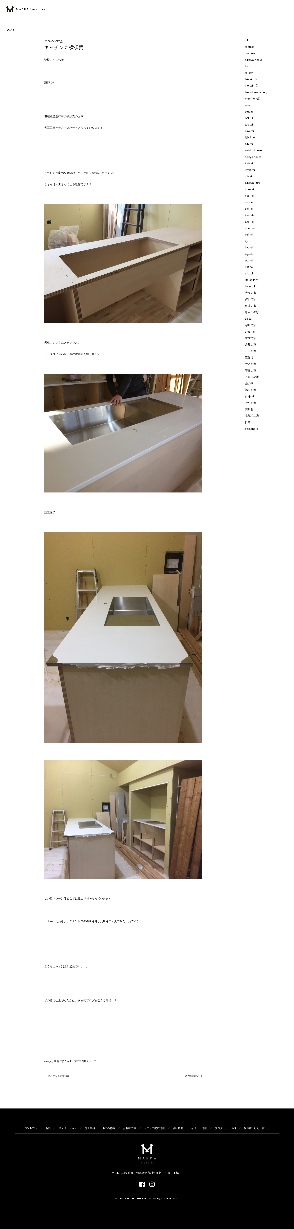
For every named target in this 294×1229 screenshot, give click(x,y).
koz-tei (249, 266)
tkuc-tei (249, 111)
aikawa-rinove (254, 59)
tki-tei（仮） (252, 79)
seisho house (253, 150)
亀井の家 (250, 305)
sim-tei (249, 202)
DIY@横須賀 (192, 1076)
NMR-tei (250, 137)
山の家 (249, 383)
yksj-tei (249, 396)
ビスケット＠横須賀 (58, 1076)
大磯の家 (250, 364)
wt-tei (248, 176)
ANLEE (249, 118)
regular (249, 46)
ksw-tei (249, 131)
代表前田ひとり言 (254, 1128)
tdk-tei (249, 124)
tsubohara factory (256, 92)
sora (248, 105)
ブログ (219, 1128)
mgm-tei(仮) (252, 98)
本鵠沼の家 (252, 415)
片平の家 (250, 403)
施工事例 (90, 1128)
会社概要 (178, 1128)
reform (249, 72)
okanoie (250, 53)
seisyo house (253, 156)
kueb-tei (250, 215)
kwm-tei (250, 286)
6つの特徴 (109, 1128)
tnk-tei (249, 273)
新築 (48, 1128)
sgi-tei (249, 234)
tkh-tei (249, 144)
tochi (248, 66)
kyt (247, 241)
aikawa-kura (252, 182)
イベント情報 (199, 1128)
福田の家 (250, 390)
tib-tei (248, 318)
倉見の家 (250, 344)
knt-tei (249, 163)
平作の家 (250, 370)
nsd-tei (249, 195)
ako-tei (249, 221)
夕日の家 (250, 299)
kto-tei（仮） (253, 85)
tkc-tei (249, 208)
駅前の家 (59, 1061)
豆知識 (249, 357)
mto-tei (249, 189)
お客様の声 (129, 1128)
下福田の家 (252, 377)
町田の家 (250, 351)
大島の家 (250, 292)
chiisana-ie (252, 428)
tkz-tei (249, 260)
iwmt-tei (250, 169)
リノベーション (68, 1128)
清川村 (249, 409)
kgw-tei (249, 254)
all (246, 40)
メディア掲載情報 (154, 1128)
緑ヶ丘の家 (252, 312)
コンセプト (30, 1128)
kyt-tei (249, 247)
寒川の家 (250, 325)
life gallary (251, 279)
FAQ (233, 1128)
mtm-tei (250, 228)
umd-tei (250, 331)
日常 (248, 422)
